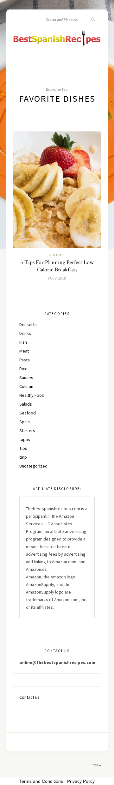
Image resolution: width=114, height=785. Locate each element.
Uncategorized (33, 466)
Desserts (28, 324)
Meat (24, 351)
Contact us (29, 697)
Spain (24, 422)
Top (95, 765)
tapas (24, 439)
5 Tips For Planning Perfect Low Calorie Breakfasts (57, 266)
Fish (23, 342)
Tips (23, 448)
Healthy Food (31, 395)
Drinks (25, 333)
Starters (27, 430)
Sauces (26, 377)
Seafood (27, 413)
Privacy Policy (81, 781)
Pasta (24, 360)
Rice (23, 368)
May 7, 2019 (57, 278)
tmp (23, 457)
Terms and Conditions (41, 781)
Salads (25, 404)
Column (56, 255)
